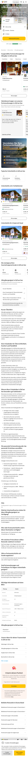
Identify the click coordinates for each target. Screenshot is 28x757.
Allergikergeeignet (18, 50)
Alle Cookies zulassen (19, 753)
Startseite (3, 50)
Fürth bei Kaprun (6, 631)
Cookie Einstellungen (7, 753)
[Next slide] (25, 75)
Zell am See (10, 50)
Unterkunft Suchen (14, 38)
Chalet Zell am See (7, 78)
